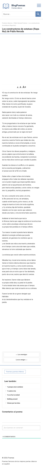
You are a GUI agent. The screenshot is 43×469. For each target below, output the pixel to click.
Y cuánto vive (11, 391)
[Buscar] (38, 14)
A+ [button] (24, 87)
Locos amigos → (21, 360)
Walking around (12, 399)
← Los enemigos (21, 354)
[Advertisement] (21, 59)
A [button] (17, 87)
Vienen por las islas (13, 403)
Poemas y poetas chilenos (15, 372)
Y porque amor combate (15, 387)
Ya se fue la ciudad (13, 395)
